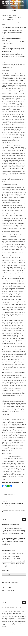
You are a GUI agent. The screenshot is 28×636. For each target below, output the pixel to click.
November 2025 (20, 561)
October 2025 (6, 563)
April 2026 (5, 553)
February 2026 (15, 556)
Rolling (4, 566)
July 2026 (13, 558)
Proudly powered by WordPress (8, 632)
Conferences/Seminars (10, 494)
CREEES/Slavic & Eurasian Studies (10, 582)
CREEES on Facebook (7, 585)
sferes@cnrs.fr (19, 49)
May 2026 (12, 561)
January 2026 (6, 558)
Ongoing (13, 563)
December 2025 (21, 553)
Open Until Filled (20, 563)
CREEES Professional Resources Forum (13, 3)
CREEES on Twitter (6, 587)
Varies (18, 566)
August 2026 (12, 553)
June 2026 (19, 558)
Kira (14, 15)
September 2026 (11, 566)
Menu (14, 10)
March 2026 (5, 561)
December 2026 (6, 556)
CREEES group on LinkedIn (8, 590)
